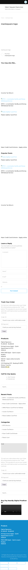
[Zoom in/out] (4, 566)
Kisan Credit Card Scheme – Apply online (14, 147)
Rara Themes (18, 556)
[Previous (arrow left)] (4, 568)
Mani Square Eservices (14, 7)
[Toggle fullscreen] (21, 563)
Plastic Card (5, 437)
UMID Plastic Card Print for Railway (12, 407)
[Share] (13, 563)
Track (4, 331)
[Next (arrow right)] (13, 568)
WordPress (15, 558)
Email (2, 444)
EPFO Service (6, 425)
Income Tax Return (7, 93)
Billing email (4, 324)
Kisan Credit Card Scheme (9, 433)
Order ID (3, 317)
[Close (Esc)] (4, 563)
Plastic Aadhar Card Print (9, 115)
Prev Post (10, 54)
